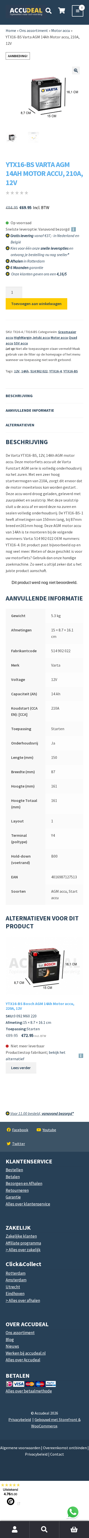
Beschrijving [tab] (19, 395)
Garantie (13, 1197)
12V (17, 371)
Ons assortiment (33, 30)
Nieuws (12, 1346)
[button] (76, 70)
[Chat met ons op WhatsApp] (73, 1512)
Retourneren (17, 1190)
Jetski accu (41, 337)
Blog (10, 1339)
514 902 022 (38, 371)
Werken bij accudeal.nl (26, 1353)
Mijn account (15, 1529)
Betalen (13, 1176)
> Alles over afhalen (23, 1300)
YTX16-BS (70, 371)
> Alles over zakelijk (23, 1249)
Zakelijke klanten (21, 1236)
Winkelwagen (71, 1524)
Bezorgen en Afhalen (24, 1183)
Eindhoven (15, 1293)
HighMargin (23, 337)
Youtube (49, 1129)
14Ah (25, 371)
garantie (26, 267)
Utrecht (13, 1287)
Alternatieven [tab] (20, 424)
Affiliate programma (23, 1243)
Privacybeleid (19, 1419)
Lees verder (21, 1067)
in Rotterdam (27, 261)
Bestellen (14, 1170)
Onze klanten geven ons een (38, 273)
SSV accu (21, 343)
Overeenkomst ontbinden (65, 1447)
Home (11, 30)
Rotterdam (15, 1273)
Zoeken (44, 1529)
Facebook (20, 1129)
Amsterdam (16, 1280)
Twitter (18, 1143)
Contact (57, 1454)
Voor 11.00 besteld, (42, 1113)
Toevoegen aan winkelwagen (36, 303)
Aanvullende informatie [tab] (30, 410)
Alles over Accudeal (23, 1360)
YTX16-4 (55, 371)
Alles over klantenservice (28, 1204)
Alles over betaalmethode (29, 1391)
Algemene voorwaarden (20, 1447)
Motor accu (59, 337)
